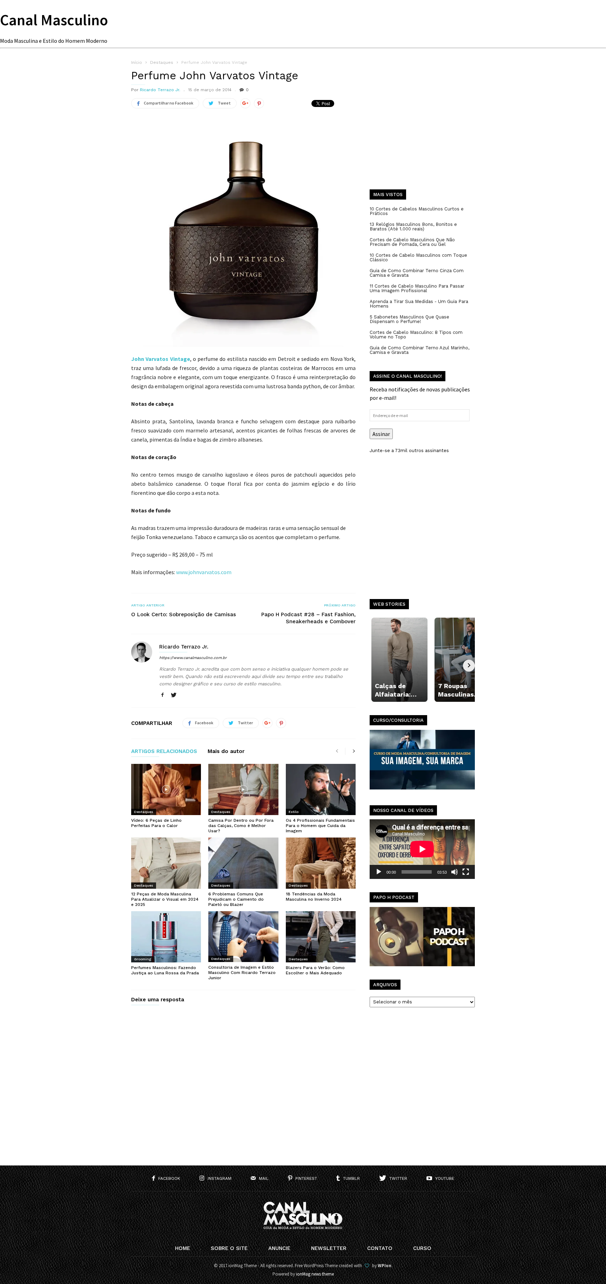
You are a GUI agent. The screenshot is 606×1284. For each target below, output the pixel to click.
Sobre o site (229, 1248)
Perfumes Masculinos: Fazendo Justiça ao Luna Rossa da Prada (165, 970)
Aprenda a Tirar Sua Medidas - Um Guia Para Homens (419, 304)
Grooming (142, 959)
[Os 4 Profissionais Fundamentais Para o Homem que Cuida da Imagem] (321, 789)
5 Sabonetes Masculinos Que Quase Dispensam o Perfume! (409, 319)
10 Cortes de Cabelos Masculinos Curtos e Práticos (417, 211)
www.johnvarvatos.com (203, 572)
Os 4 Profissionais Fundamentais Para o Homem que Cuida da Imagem (320, 825)
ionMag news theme (315, 1274)
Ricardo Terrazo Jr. (160, 89)
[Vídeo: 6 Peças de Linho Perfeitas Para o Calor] (166, 789)
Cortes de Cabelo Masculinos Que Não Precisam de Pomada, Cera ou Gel (412, 242)
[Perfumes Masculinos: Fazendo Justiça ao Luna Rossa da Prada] (166, 936)
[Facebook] (162, 695)
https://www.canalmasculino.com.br (193, 658)
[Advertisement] (422, 130)
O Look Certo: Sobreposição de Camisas (183, 614)
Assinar (381, 433)
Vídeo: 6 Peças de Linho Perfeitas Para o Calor (156, 823)
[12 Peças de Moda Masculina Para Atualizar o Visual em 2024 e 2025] (166, 863)
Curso (422, 1248)
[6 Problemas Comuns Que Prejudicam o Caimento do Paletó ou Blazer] (243, 863)
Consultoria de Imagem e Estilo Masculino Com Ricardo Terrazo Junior (242, 972)
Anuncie (279, 1248)
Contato (379, 1248)
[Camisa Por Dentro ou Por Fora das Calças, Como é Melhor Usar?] (243, 789)
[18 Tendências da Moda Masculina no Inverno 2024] (321, 863)
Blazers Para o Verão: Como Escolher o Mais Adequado (315, 970)
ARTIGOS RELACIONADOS (164, 751)
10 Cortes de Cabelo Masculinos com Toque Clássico (418, 257)
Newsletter (328, 1248)
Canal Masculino (54, 19)
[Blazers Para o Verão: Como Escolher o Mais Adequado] (321, 936)
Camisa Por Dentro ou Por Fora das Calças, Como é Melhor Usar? (241, 825)
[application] (422, 849)
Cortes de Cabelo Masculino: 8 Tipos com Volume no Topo (416, 335)
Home (182, 1248)
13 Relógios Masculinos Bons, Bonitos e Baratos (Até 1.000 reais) (413, 226)
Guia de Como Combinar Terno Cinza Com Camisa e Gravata (417, 273)
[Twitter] (174, 695)
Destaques (143, 812)
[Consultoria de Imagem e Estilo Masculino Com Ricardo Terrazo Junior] (243, 936)
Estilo (293, 812)
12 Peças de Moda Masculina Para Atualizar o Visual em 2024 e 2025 (164, 899)
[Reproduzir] (378, 871)
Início (136, 62)
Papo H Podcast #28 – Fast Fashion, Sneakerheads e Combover (308, 618)
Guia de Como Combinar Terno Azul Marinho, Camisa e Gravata (419, 350)
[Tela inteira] (465, 871)
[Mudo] (454, 871)
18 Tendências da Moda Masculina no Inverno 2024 (314, 897)
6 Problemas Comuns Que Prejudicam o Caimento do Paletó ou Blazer (236, 899)
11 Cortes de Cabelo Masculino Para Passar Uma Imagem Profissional (417, 288)
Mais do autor (226, 751)
